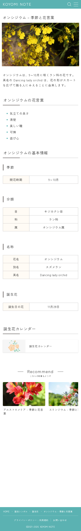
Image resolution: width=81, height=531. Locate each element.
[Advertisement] (40, 466)
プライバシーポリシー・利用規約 (31, 520)
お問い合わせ (60, 520)
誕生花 (35, 511)
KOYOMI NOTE (17, 4)
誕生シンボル (21, 511)
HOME (6, 511)
